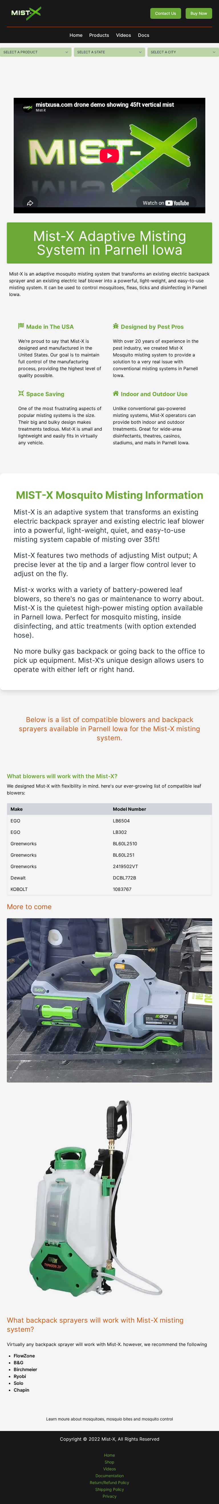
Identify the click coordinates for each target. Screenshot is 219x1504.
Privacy (110, 1496)
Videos (123, 35)
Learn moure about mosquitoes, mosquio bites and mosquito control (109, 1418)
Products (99, 35)
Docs (143, 35)
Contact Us (165, 13)
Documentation (110, 1475)
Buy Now (198, 13)
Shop (109, 1462)
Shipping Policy (109, 1489)
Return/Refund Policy (109, 1482)
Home (76, 35)
